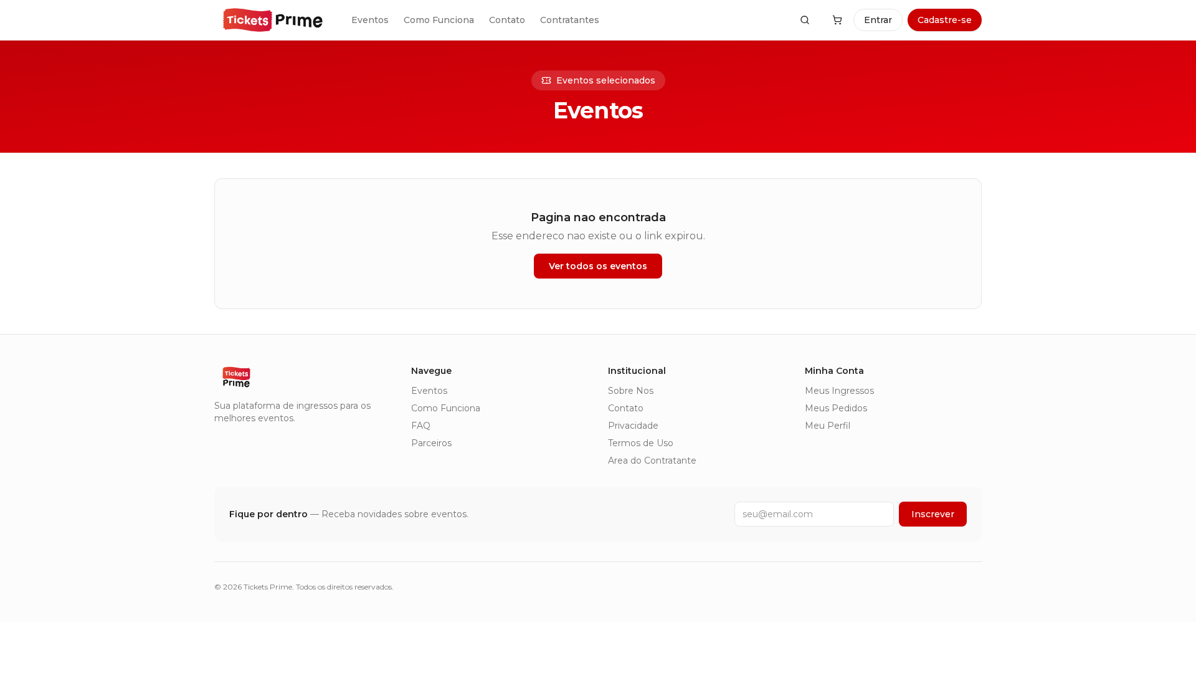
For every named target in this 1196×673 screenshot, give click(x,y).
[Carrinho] (837, 20)
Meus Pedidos (836, 408)
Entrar (878, 20)
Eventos (370, 20)
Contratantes (569, 20)
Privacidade (633, 425)
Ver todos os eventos (598, 266)
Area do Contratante (652, 460)
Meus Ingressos (839, 390)
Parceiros (431, 443)
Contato (507, 20)
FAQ (420, 425)
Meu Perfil (827, 425)
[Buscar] (805, 20)
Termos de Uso (640, 443)
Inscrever (932, 514)
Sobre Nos (630, 390)
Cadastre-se (945, 20)
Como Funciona (439, 20)
